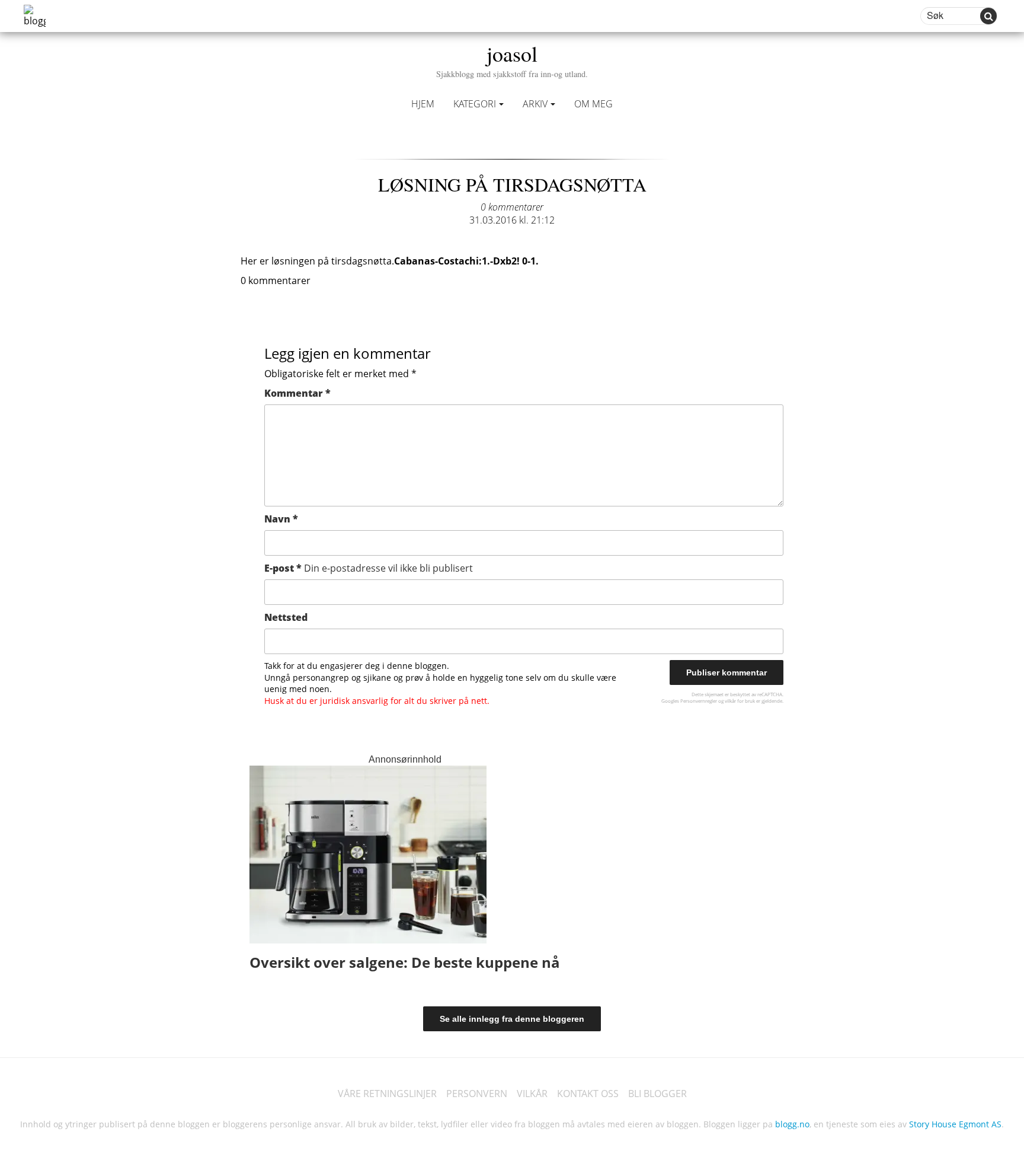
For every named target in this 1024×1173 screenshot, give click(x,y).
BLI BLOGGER (657, 1093)
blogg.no (792, 1124)
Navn (281, 518)
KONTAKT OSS (588, 1093)
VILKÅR (532, 1093)
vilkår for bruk (740, 700)
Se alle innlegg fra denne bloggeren (512, 1019)
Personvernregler (698, 700)
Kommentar (297, 393)
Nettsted (286, 617)
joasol (512, 59)
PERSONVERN (476, 1093)
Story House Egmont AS (955, 1124)
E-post (368, 568)
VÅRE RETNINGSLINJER (387, 1093)
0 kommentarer (512, 206)
